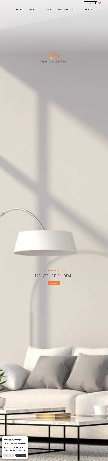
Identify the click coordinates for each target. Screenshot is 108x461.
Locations (47, 9)
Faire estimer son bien (67, 9)
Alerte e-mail (89, 9)
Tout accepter (21, 455)
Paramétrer (8, 455)
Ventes (32, 9)
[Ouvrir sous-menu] (36, 9)
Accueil (19, 9)
